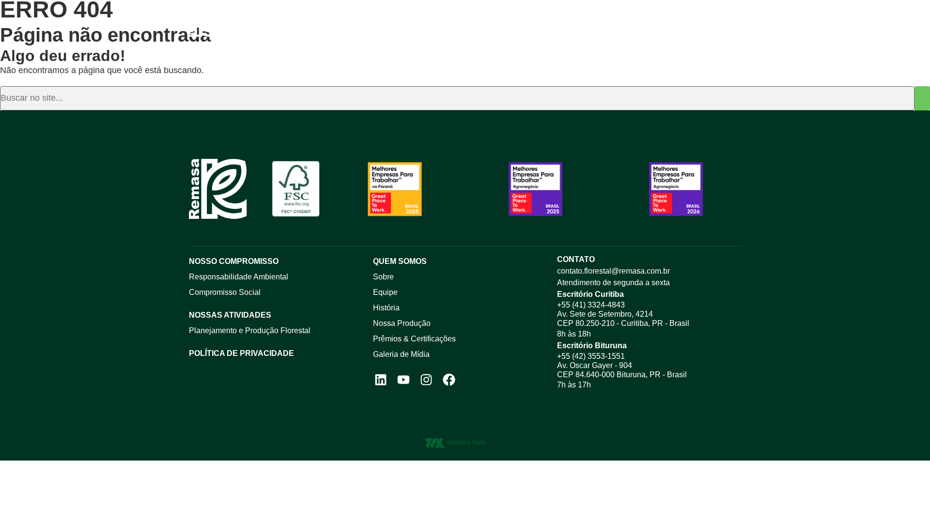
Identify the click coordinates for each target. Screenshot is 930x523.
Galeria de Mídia (401, 354)
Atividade (369, 23)
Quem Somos (306, 23)
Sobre (383, 277)
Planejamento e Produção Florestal (249, 330)
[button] (737, 23)
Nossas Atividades (230, 315)
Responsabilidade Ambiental (238, 277)
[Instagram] (426, 379)
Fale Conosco (600, 23)
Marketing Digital (466, 442)
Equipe (385, 292)
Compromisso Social (225, 292)
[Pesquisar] (922, 98)
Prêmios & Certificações (414, 339)
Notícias (534, 23)
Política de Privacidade (241, 353)
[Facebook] (449, 379)
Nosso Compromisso (453, 23)
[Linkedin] (380, 379)
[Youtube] (403, 379)
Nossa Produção (402, 323)
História (386, 308)
